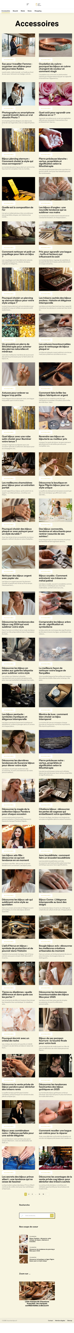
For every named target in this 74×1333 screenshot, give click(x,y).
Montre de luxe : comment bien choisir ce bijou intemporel (53, 717)
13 (43, 1194)
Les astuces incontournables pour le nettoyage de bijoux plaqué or (55, 346)
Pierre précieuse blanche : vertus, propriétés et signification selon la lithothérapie (53, 162)
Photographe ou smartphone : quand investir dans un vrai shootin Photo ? (18, 115)
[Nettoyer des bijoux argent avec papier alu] (18, 557)
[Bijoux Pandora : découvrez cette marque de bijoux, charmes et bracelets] (23, 1239)
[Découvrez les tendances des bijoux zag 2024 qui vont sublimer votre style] (18, 603)
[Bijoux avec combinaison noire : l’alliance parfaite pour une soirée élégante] (18, 1112)
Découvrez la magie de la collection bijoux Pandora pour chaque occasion (16, 811)
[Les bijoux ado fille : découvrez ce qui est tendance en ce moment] (18, 836)
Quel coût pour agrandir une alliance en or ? (54, 113)
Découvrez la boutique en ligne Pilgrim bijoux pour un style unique (54, 485)
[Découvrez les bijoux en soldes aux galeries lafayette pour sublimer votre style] (18, 649)
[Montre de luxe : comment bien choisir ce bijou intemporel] (55, 695)
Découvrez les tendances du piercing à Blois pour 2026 (42, 1250)
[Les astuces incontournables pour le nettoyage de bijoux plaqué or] (55, 325)
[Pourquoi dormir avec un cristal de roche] (18, 1019)
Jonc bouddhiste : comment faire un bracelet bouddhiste (54, 856)
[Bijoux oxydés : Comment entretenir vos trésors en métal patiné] (55, 557)
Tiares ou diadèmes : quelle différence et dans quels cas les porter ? (17, 994)
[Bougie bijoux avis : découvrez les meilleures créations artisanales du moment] (55, 927)
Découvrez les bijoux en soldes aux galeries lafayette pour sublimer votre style (17, 670)
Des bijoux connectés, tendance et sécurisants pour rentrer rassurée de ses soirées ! (55, 532)
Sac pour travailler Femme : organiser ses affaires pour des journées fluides (17, 66)
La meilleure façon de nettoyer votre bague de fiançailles (52, 670)
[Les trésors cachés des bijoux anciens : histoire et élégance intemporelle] (55, 279)
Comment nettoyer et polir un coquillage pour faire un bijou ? (18, 254)
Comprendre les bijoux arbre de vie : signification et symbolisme (55, 624)
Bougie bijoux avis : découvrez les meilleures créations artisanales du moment (55, 948)
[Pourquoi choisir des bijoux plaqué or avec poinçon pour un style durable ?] (18, 510)
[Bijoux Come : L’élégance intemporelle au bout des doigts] (55, 881)
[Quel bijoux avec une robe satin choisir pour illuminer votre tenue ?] (18, 417)
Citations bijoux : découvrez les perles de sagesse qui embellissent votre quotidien (55, 811)
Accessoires (8, 59)
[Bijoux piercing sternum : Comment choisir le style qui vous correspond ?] (18, 140)
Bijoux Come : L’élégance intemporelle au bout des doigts (52, 902)
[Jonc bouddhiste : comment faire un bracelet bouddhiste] (55, 836)
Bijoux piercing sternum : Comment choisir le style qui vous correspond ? (17, 161)
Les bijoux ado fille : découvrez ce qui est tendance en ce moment (15, 858)
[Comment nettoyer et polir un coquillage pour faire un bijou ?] (18, 233)
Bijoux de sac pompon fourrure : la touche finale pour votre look (53, 1041)
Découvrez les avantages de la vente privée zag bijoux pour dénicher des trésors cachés (55, 1179)
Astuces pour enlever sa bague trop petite (15, 394)
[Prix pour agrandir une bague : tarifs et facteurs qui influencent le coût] (55, 233)
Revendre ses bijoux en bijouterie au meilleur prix (53, 437)
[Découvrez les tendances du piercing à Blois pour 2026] (23, 1249)
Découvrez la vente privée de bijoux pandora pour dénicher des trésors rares (18, 1087)
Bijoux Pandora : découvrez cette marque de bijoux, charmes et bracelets (40, 1239)
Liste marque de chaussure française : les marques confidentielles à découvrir (37, 1303)
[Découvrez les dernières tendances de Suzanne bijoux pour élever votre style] (18, 741)
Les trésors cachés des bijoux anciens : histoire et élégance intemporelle (55, 300)
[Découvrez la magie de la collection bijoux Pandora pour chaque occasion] (18, 790)
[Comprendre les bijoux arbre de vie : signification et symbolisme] (55, 603)
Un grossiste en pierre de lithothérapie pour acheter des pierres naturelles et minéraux (16, 348)
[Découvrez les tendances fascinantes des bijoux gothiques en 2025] (55, 1065)
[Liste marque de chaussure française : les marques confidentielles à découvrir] (37, 1291)
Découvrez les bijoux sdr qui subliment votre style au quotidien (17, 902)
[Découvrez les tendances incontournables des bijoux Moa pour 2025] (55, 973)
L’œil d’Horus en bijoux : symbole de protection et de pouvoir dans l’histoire (17, 948)
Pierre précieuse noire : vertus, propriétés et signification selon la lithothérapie (51, 764)
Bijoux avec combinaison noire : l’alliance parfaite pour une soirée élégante (18, 1133)
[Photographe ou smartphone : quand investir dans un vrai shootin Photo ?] (18, 94)
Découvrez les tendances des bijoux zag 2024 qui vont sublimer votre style (18, 624)
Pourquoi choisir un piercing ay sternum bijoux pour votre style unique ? (18, 300)
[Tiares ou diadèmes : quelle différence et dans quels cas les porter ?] (18, 973)
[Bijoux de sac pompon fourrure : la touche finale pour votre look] (55, 1019)
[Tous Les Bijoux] (38, 4)
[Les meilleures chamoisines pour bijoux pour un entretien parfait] (18, 464)
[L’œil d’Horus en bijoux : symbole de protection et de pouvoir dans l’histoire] (18, 927)
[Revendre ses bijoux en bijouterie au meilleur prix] (55, 417)
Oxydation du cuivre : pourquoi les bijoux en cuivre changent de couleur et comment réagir (55, 67)
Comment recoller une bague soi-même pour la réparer (55, 1131)
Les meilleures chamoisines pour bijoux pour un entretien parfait (18, 485)
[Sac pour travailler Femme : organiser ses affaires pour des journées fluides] (18, 45)
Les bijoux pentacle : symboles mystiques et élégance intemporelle (14, 717)
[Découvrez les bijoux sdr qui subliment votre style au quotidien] (18, 881)
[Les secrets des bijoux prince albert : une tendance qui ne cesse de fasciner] (18, 1158)
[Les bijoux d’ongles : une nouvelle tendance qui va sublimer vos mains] (55, 188)
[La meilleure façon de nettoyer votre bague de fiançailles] (55, 649)
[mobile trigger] (28, 4)
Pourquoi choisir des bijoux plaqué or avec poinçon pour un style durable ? (17, 531)
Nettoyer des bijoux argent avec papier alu (17, 577)
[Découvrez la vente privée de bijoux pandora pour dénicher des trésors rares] (18, 1065)
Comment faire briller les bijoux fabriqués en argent (53, 394)
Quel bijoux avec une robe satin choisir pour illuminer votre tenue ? (16, 439)
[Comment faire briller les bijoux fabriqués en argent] (55, 374)
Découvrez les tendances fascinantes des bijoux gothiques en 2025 (53, 1087)
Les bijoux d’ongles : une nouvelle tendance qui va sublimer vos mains (52, 210)
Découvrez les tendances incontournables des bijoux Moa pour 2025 (54, 994)
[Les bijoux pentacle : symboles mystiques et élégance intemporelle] (18, 695)
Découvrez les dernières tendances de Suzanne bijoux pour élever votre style (18, 763)
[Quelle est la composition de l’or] (18, 188)
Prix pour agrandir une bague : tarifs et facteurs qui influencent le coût (55, 254)
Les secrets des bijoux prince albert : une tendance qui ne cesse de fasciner (18, 1179)
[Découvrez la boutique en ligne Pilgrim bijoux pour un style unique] (55, 464)
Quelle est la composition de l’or (17, 208)
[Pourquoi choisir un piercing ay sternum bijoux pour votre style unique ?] (18, 279)
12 (39, 1194)
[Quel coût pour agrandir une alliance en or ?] (55, 94)
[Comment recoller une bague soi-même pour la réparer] (55, 1112)
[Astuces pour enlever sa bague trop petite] (18, 374)
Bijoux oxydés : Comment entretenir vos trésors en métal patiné (53, 578)
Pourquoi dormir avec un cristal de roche (15, 1039)
